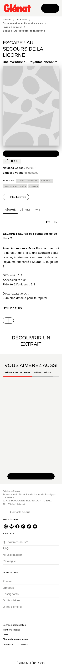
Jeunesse (21, 19)
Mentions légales (11, 629)
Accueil (7, 19)
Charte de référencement (16, 639)
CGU (5, 634)
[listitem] (6, 526)
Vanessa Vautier (21, 172)
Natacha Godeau (19, 167)
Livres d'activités (12, 27)
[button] (31, 154)
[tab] (10, 210)
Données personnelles (14, 625)
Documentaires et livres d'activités (23, 23)
